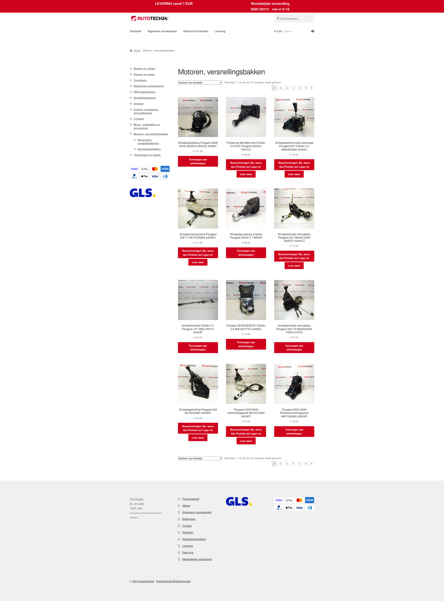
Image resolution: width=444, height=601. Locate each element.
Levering (220, 31)
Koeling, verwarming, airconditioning (146, 111)
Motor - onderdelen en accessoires (147, 126)
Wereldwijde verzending (197, 559)
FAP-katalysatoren (144, 92)
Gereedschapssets (145, 97)
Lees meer (246, 174)
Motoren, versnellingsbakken (151, 134)
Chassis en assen (144, 74)
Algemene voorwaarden (162, 31)
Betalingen (189, 519)
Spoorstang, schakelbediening (148, 141)
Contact (187, 526)
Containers (140, 80)
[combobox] (294, 18)
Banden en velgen (144, 68)
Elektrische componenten (149, 86)
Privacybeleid (190, 499)
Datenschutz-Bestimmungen (173, 581)
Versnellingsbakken (149, 149)
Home (137, 50)
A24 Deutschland (143, 581)
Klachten (187, 532)
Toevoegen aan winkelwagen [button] (198, 161)
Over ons (187, 552)
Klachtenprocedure (194, 539)
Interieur (139, 103)
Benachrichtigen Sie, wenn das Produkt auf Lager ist (246, 164)
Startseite (135, 31)
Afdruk (186, 506)
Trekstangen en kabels (147, 155)
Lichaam (139, 118)
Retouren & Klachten (195, 31)
